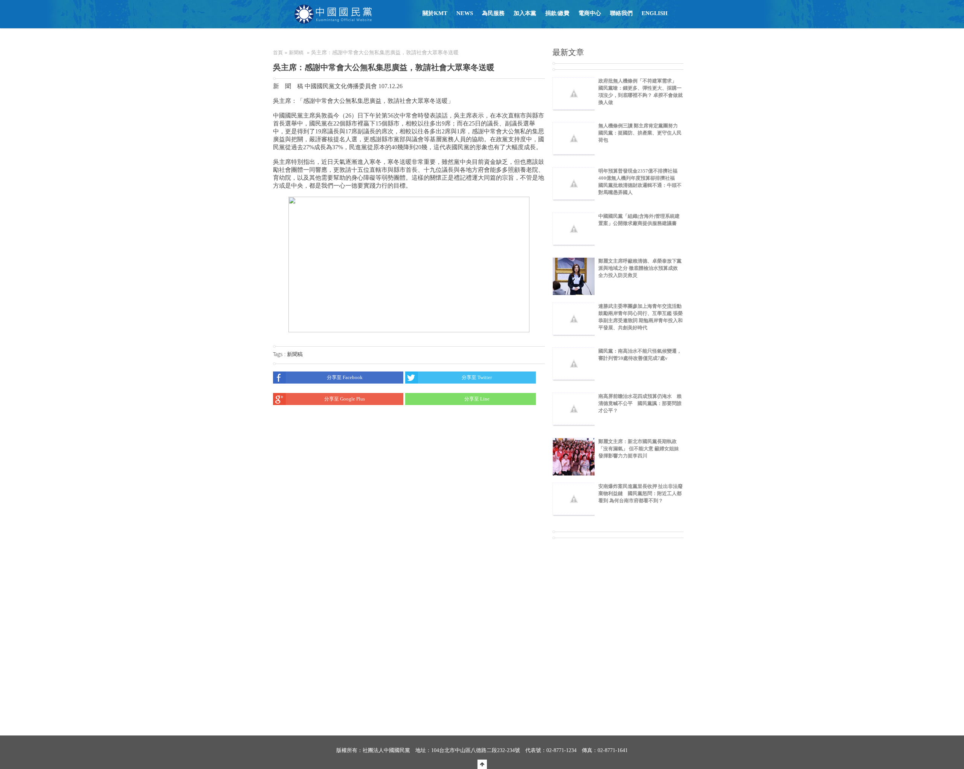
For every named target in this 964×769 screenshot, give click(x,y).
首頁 (278, 52)
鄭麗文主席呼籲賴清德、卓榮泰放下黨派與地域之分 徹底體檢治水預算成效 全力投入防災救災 (640, 268)
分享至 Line (477, 399)
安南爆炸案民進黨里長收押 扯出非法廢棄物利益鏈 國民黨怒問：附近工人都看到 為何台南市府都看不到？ (640, 493)
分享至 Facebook (345, 377)
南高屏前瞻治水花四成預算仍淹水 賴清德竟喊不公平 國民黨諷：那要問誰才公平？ (640, 403)
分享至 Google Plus (344, 399)
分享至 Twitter (477, 377)
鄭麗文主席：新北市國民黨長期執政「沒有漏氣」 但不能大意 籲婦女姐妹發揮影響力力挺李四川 (638, 449)
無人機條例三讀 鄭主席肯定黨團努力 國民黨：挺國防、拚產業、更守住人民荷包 (640, 133)
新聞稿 (296, 52)
